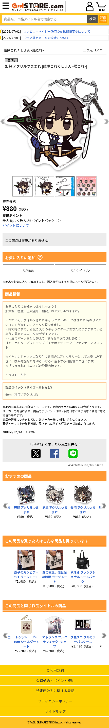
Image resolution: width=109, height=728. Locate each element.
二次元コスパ (93, 50)
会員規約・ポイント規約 (55, 680)
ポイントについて (16, 225)
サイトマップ (55, 711)
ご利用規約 (55, 670)
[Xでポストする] (36, 456)
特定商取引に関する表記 (55, 690)
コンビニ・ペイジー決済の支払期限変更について (56, 31)
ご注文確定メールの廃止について (46, 37)
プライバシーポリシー (55, 701)
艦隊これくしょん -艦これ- (24, 50)
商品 (30, 270)
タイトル (83, 270)
